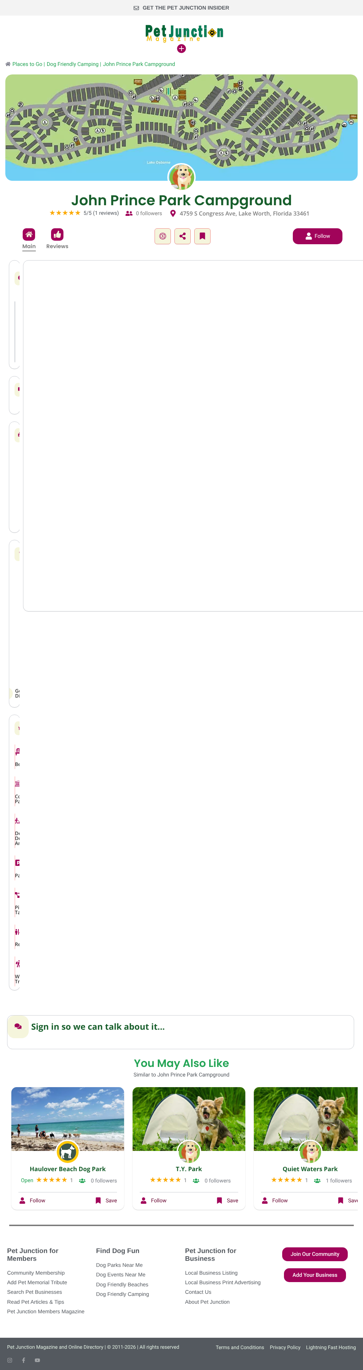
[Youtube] (37, 1360)
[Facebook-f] (23, 1360)
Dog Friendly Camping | (74, 64)
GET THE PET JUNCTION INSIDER (186, 8)
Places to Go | (28, 64)
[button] (163, 236)
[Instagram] (9, 1360)
